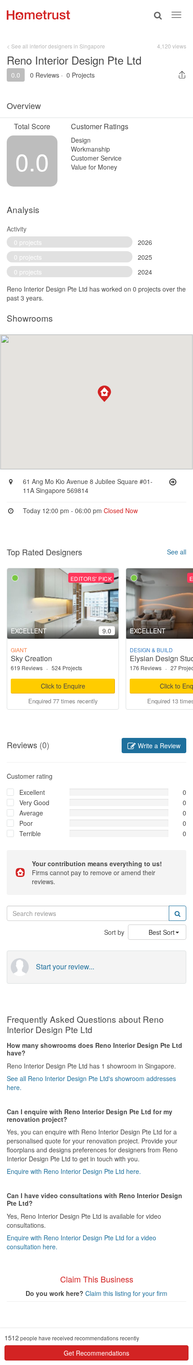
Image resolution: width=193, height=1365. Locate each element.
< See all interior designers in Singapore (56, 46)
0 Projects (80, 74)
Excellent (32, 792)
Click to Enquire (63, 685)
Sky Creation (31, 658)
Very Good (34, 802)
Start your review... (65, 967)
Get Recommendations (96, 1352)
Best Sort (162, 932)
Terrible (30, 833)
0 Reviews (44, 74)
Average (31, 812)
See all (176, 551)
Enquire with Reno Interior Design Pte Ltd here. (74, 1171)
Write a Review (158, 745)
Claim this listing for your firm (126, 1293)
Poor (26, 823)
